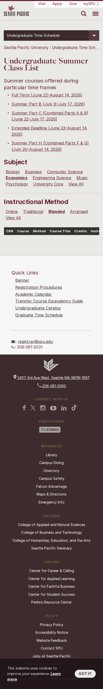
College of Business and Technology (51, 532)
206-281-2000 (53, 386)
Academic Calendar (33, 294)
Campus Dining (51, 462)
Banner (22, 280)
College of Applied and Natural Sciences (51, 524)
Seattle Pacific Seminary (51, 548)
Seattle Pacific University (26, 47)
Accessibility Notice (51, 632)
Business (33, 171)
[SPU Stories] (49, 430)
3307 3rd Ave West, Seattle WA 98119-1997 (53, 378)
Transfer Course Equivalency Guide (49, 301)
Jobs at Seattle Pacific (51, 656)
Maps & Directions (51, 494)
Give (72, 4)
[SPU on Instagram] (43, 407)
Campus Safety (51, 478)
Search (82, 10)
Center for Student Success (51, 594)
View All (76, 184)
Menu (93, 10)
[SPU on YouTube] (53, 408)
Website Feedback (51, 640)
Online (12, 211)
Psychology (17, 184)
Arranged (79, 211)
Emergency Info (51, 502)
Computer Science (65, 171)
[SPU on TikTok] (74, 407)
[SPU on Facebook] (24, 407)
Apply (57, 4)
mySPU (89, 4)
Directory (51, 470)
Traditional (33, 211)
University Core (48, 184)
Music (82, 177)
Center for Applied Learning (51, 578)
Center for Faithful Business (51, 586)
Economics (17, 177)
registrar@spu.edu (35, 341)
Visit (42, 4)
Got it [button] (85, 674)
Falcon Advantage (51, 486)
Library (51, 455)
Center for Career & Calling (51, 570)
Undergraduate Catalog (37, 308)
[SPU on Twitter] (33, 407)
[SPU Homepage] (51, 370)
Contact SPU (51, 648)
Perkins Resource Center (51, 602)
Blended (56, 211)
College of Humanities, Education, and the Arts (51, 540)
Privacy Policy (51, 624)
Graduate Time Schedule (39, 315)
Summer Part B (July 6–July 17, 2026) (48, 104)
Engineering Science (52, 177)
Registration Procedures (38, 287)
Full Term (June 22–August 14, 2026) (47, 95)
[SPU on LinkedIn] (64, 408)
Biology (13, 171)
